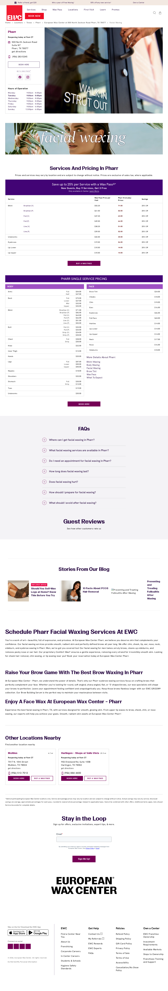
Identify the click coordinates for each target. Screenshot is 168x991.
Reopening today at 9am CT (20, 37)
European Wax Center (23, 958)
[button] (154, 13)
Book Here (24, 64)
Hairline (92, 323)
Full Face (93, 318)
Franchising (67, 946)
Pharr (38, 22)
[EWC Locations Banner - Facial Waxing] (84, 153)
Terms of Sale (123, 953)
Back (10, 298)
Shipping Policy (123, 938)
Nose (91, 345)
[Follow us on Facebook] (20, 77)
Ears (91, 307)
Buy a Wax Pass (24, 71)
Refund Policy (123, 934)
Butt (10, 327)
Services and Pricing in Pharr (84, 168)
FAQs (91, 953)
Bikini (10, 206)
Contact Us (94, 934)
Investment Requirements (150, 943)
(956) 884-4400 (72, 772)
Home (8, 22)
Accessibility (122, 962)
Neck (91, 339)
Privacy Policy (123, 948)
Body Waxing (93, 365)
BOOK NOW (34, 16)
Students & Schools (71, 960)
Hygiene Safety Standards (68, 967)
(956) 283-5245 (19, 56)
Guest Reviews (84, 522)
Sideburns (93, 350)
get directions (19, 51)
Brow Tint (93, 291)
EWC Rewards (95, 943)
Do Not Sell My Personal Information (22, 962)
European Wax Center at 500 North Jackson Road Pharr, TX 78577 (75, 22)
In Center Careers (70, 956)
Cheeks (92, 297)
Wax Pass (91, 374)
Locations (18, 22)
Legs (10, 362)
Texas (30, 22)
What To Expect (94, 377)
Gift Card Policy (124, 943)
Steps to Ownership (153, 954)
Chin (91, 302)
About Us (65, 941)
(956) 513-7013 (19, 772)
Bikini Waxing (93, 361)
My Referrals (95, 938)
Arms (10, 291)
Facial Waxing (94, 368)
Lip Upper (12, 253)
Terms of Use (122, 957)
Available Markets (152, 949)
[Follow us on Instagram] (28, 77)
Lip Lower (12, 247)
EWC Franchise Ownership (151, 935)
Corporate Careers (71, 951)
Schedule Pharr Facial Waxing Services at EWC (71, 632)
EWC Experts (95, 948)
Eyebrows (12, 242)
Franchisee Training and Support (153, 960)
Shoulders (12, 376)
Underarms (12, 237)
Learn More (94, 191)
